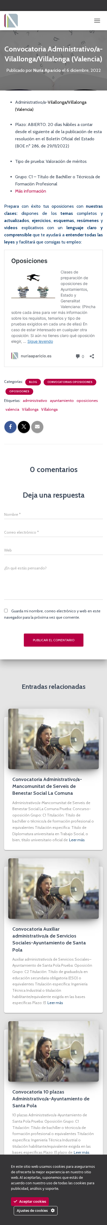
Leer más (77, 839)
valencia (12, 409)
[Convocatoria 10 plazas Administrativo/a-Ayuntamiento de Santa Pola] (53, 1050)
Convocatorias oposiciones (69, 382)
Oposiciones (19, 391)
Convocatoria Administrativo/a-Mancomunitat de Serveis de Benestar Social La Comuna (47, 786)
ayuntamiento (62, 400)
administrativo (35, 400)
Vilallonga (30, 409)
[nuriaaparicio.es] (13, 21)
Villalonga (49, 409)
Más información (30, 191)
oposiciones (87, 400)
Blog (33, 382)
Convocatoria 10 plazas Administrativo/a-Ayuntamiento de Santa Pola (50, 1099)
